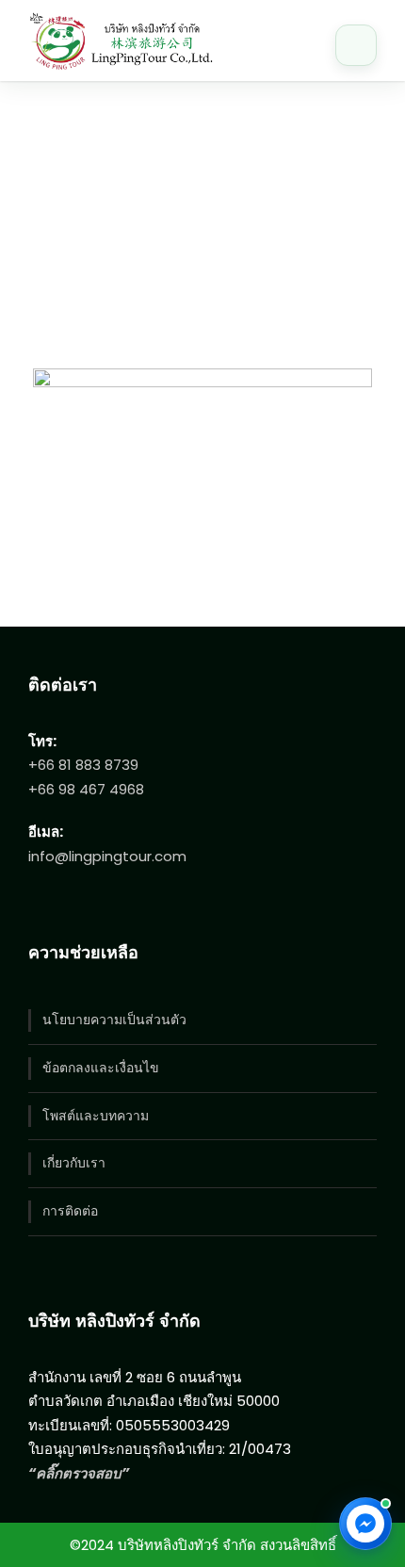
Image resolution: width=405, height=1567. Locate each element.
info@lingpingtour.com (107, 856)
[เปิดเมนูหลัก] (356, 45)
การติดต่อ (70, 1210)
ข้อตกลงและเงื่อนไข (100, 1067)
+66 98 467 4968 (86, 789)
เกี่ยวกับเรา (73, 1162)
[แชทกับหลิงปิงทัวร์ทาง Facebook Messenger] (365, 1523)
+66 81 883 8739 (83, 765)
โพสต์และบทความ (95, 1115)
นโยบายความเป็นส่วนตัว (114, 1019)
